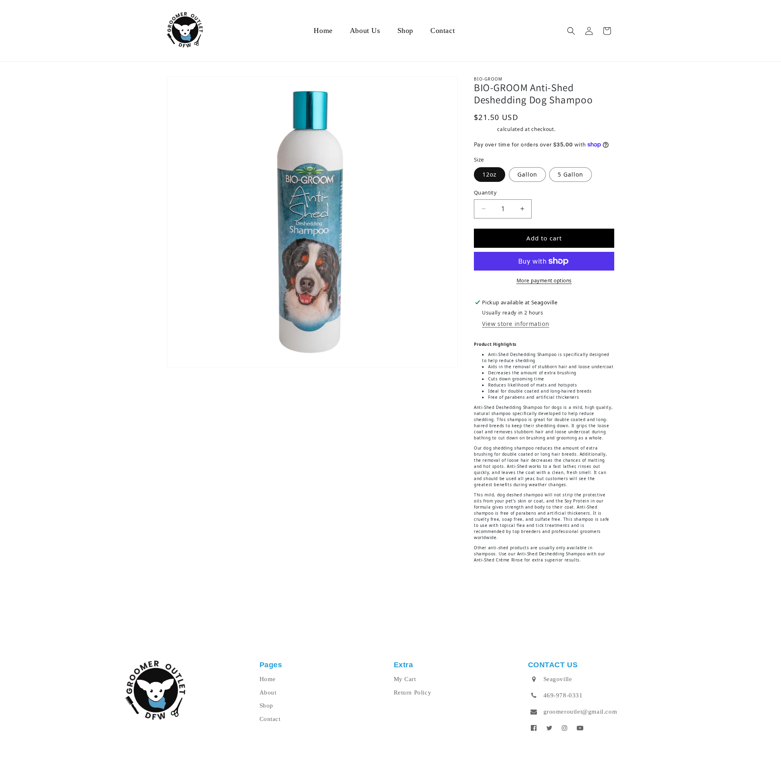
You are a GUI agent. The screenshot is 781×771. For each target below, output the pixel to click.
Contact (270, 719)
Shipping (485, 129)
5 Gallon (570, 174)
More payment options (544, 280)
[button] (571, 31)
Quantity (485, 192)
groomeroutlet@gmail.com (580, 711)
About (268, 692)
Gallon (527, 174)
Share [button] (491, 582)
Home (268, 679)
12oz (489, 174)
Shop (266, 705)
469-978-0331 (563, 695)
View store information (515, 324)
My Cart (405, 679)
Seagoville (557, 679)
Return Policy (413, 692)
